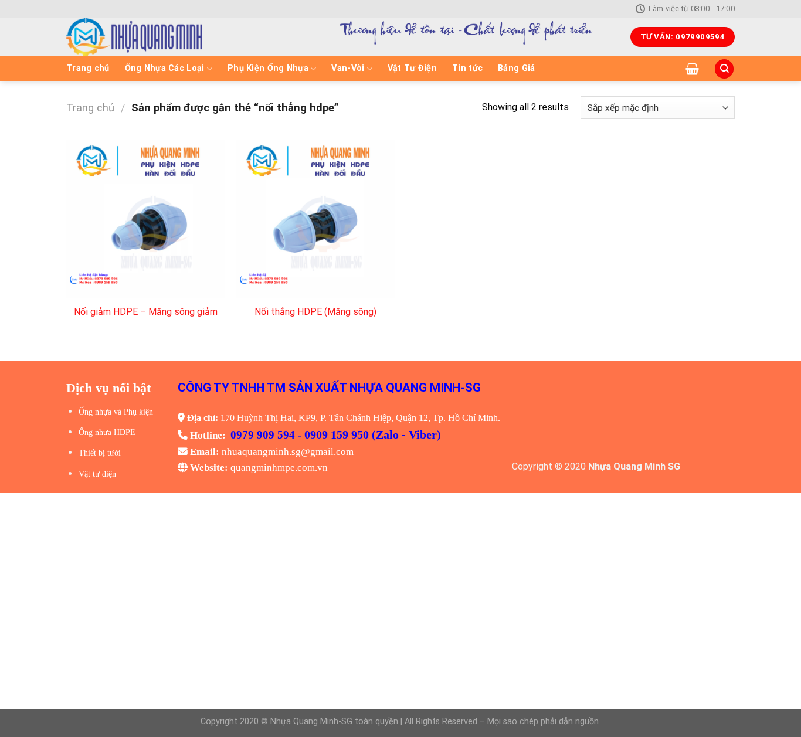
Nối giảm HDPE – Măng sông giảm (146, 311)
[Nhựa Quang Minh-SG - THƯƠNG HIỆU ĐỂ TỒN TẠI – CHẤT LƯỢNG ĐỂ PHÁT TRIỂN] (175, 37)
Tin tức (467, 68)
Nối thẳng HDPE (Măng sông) (315, 311)
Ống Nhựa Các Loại (165, 68)
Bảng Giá (516, 68)
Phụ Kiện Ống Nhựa (268, 68)
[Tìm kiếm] (724, 69)
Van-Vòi (347, 68)
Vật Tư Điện (412, 68)
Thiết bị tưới (100, 453)
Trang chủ (88, 68)
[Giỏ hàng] (692, 68)
